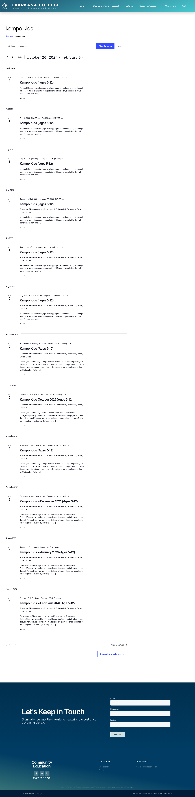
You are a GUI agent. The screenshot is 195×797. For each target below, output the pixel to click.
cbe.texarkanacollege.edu (141, 793)
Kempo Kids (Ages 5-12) (36, 348)
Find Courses (105, 46)
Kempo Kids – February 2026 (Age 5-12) (47, 603)
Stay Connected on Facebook (106, 6)
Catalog (129, 6)
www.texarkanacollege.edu (162, 793)
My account (170, 6)
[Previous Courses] (7, 57)
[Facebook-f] (36, 773)
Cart (184, 6)
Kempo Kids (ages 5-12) (36, 163)
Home (81, 6)
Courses (9, 36)
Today (20, 57)
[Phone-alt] (47, 773)
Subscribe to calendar (110, 654)
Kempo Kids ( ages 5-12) (36, 82)
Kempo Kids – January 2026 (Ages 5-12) (47, 552)
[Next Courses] (12, 57)
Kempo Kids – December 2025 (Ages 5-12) (49, 501)
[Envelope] (42, 773)
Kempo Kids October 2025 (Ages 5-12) (46, 399)
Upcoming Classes (147, 6)
